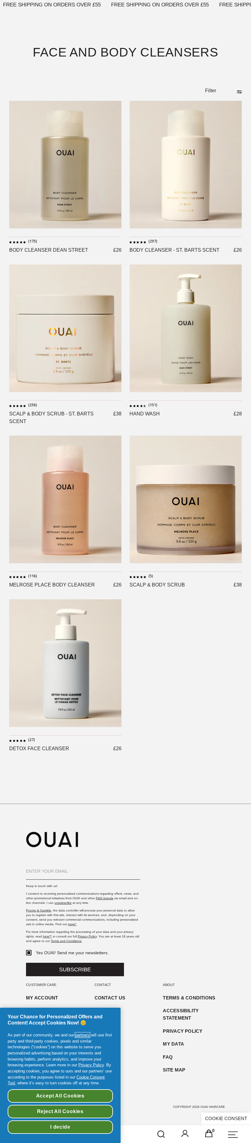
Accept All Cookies (60, 1095)
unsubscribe (63, 902)
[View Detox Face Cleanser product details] (65, 663)
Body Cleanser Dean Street (48, 250)
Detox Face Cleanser (39, 748)
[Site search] (161, 1134)
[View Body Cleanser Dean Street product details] (65, 164)
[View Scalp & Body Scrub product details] (185, 499)
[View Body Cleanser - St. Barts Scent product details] (185, 164)
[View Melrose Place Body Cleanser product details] (65, 499)
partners (82, 1035)
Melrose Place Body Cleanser (52, 584)
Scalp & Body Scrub (157, 584)
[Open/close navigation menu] (233, 1134)
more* (72, 924)
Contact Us (110, 997)
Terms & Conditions (189, 997)
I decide (60, 1127)
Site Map (174, 1069)
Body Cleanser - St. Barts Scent (174, 250)
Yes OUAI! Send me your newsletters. (72, 952)
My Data (173, 1043)
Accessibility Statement (181, 1014)
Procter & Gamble (38, 910)
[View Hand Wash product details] (185, 328)
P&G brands (104, 898)
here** (47, 936)
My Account (42, 997)
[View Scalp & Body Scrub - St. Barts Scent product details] (65, 328)
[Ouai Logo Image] (52, 846)
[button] (185, 1135)
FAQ (168, 1057)
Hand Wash (144, 413)
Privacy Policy (87, 936)
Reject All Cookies (60, 1111)
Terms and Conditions (66, 941)
